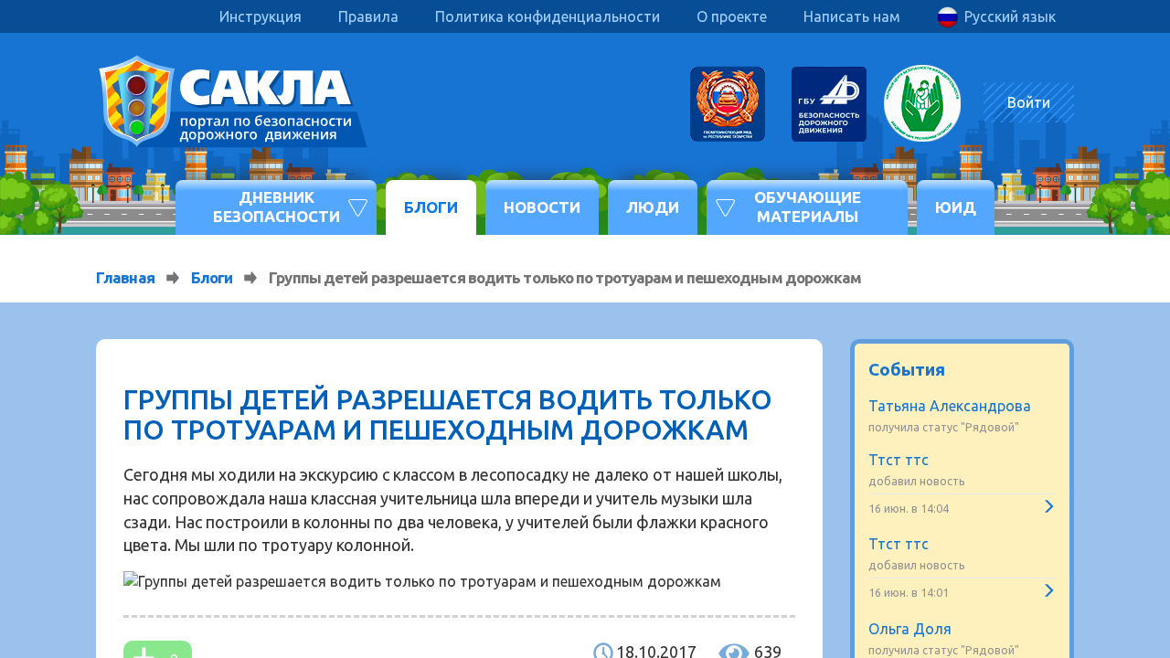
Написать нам (851, 16)
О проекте (732, 16)
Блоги (431, 207)
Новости (542, 207)
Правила (368, 16)
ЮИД (955, 207)
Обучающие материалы (807, 206)
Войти (1028, 102)
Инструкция (260, 16)
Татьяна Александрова (949, 406)
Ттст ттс (898, 459)
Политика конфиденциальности (547, 16)
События (906, 369)
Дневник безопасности (276, 206)
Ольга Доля (910, 629)
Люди (652, 207)
